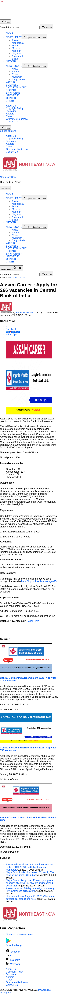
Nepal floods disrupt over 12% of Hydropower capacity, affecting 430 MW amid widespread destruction (30, 883)
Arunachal (17, 56)
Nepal (15, 69)
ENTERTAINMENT (16, 87)
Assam (15, 40)
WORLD (10, 82)
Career (9, 116)
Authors (10, 113)
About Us (11, 105)
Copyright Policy (14, 108)
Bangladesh (18, 79)
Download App (14, 945)
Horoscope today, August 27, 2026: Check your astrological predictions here (30, 897)
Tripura (15, 45)
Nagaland (17, 53)
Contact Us (12, 121)
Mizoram (16, 48)
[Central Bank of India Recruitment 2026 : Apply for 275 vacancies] (26, 672)
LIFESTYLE (12, 95)
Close (7, 22)
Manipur (16, 51)
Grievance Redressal (17, 119)
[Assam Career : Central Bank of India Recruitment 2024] (26, 811)
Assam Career (17, 277)
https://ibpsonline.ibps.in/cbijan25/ (39, 581)
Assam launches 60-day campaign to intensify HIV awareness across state (30, 889)
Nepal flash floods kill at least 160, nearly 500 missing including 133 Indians (30, 873)
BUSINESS (12, 85)
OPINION (11, 98)
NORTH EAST (14, 37)
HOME (9, 32)
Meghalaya (18, 43)
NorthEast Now (8, 177)
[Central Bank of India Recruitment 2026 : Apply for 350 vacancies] (26, 742)
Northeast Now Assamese (19, 934)
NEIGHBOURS (14, 66)
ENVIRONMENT (15, 93)
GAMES (10, 100)
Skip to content (8, 131)
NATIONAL (12, 61)
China (15, 74)
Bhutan (15, 71)
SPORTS (11, 90)
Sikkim (15, 59)
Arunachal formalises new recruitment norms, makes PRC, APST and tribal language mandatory (29, 867)
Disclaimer (11, 111)
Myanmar (17, 77)
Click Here (33, 621)
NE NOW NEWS (24, 312)
